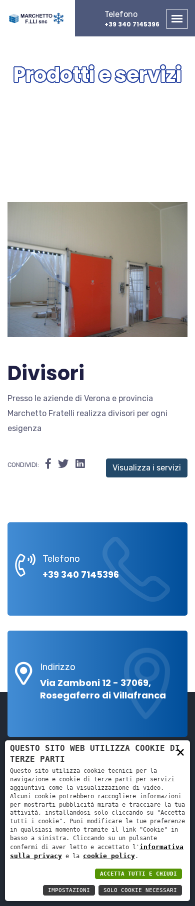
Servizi (125, 105)
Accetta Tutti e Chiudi (138, 874)
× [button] (180, 751)
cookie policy (109, 856)
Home (67, 105)
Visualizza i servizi (146, 467)
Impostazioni (69, 890)
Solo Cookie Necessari (140, 890)
